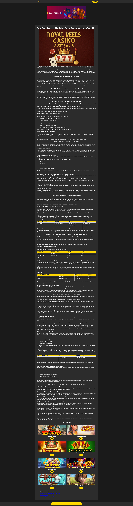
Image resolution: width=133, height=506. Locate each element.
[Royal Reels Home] (39, 1)
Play (52, 438)
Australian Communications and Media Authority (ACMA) (50, 493)
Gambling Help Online (44, 495)
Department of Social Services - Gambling (47, 496)
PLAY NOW (95, 1)
